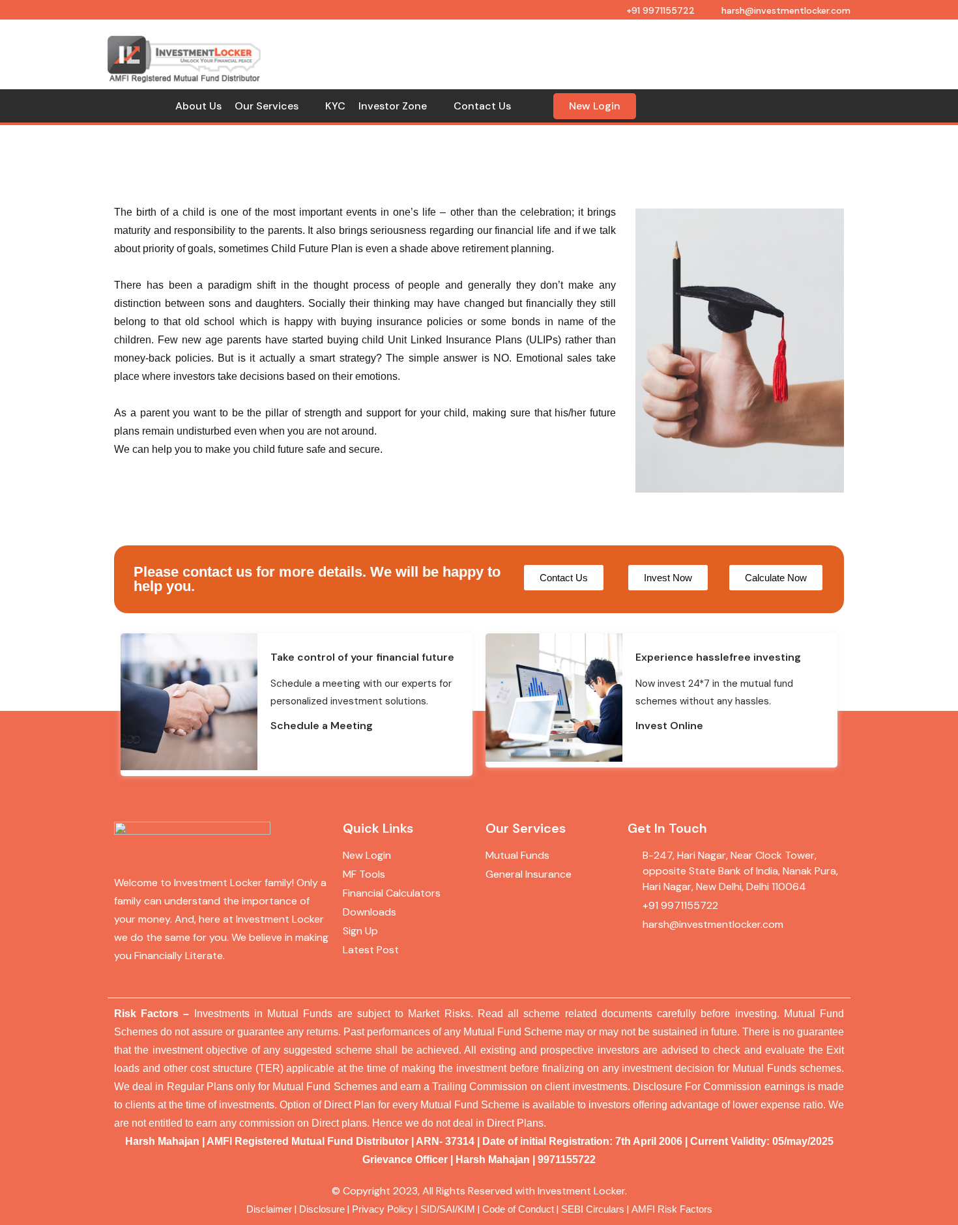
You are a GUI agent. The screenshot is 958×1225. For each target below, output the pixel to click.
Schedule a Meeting (321, 726)
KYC (335, 106)
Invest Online (669, 726)
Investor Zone (392, 106)
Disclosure (322, 1209)
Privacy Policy (382, 1209)
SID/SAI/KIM (447, 1209)
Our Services (266, 106)
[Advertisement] (561, 45)
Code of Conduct (518, 1209)
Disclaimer (269, 1209)
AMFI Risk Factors (671, 1209)
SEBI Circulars (592, 1209)
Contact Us (482, 106)
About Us (198, 106)
